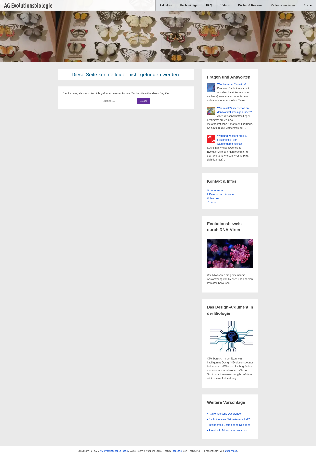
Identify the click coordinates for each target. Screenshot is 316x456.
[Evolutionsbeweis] (230, 267)
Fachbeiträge (189, 5)
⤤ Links (211, 202)
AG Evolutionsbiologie (28, 5)
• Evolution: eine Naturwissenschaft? (228, 419)
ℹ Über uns (213, 198)
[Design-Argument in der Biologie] (230, 350)
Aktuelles (166, 5)
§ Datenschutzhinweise (220, 194)
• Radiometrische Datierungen (224, 413)
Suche (307, 5)
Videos (225, 5)
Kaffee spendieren (283, 5)
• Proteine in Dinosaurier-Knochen (227, 430)
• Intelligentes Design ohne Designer (228, 424)
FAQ (209, 5)
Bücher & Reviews (250, 5)
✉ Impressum (215, 190)
